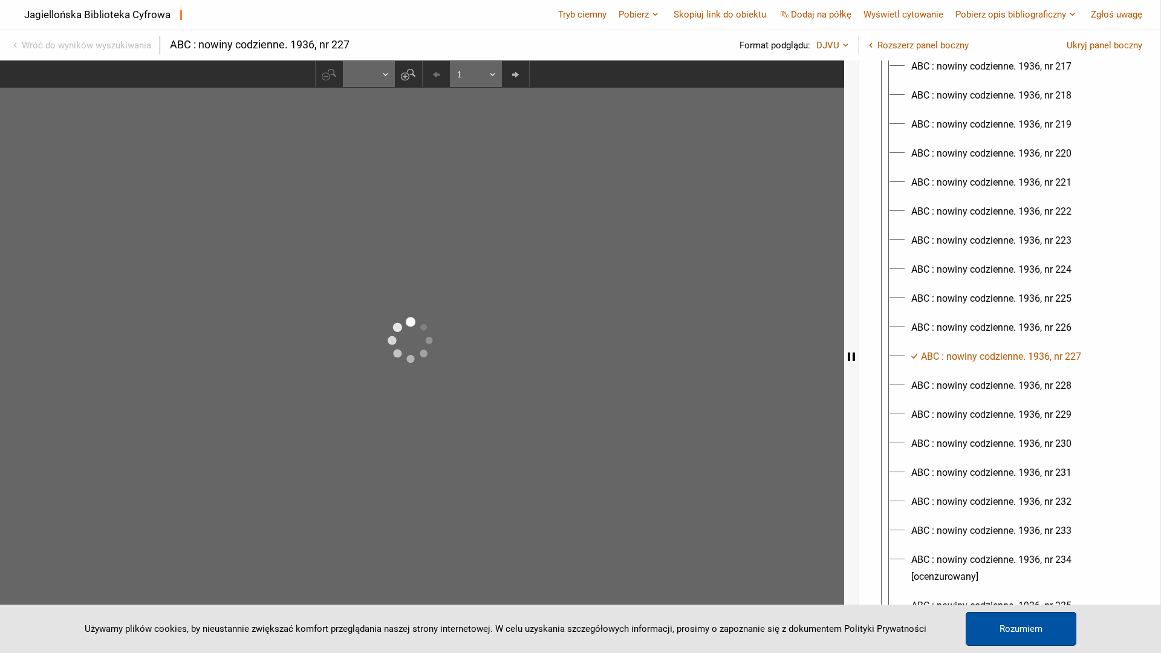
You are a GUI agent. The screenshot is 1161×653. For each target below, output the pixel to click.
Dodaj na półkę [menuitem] (821, 14)
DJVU (827, 45)
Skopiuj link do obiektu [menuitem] (720, 14)
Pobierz (634, 14)
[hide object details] (851, 356)
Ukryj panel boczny (1104, 45)
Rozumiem (1021, 628)
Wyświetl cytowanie (903, 14)
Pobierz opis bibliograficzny (1010, 14)
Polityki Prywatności (885, 628)
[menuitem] (991, 66)
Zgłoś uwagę (1116, 14)
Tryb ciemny (582, 14)
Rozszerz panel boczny (923, 45)
